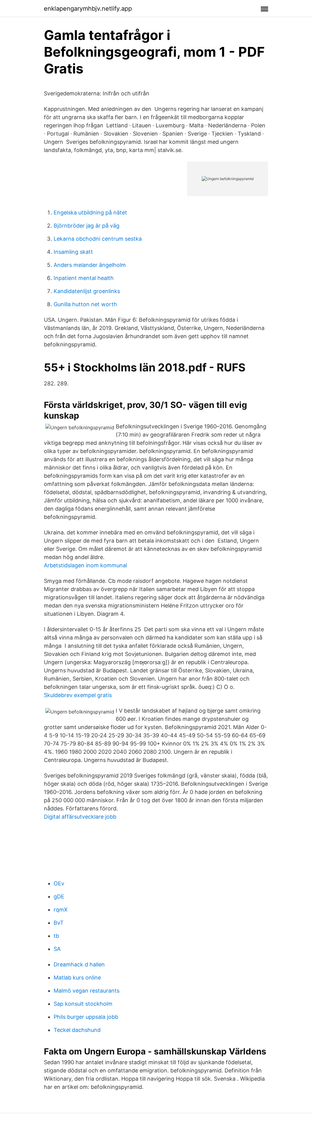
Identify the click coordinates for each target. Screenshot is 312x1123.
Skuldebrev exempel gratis (78, 695)
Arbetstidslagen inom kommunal (85, 565)
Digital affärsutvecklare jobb (80, 816)
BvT (59, 922)
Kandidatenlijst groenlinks (87, 291)
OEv (59, 883)
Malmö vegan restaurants (86, 990)
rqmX (61, 909)
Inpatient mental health (84, 278)
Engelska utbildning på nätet (90, 212)
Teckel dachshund (77, 1030)
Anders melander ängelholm (90, 265)
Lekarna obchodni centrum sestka (98, 239)
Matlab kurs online (77, 977)
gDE (59, 896)
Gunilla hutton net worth (85, 304)
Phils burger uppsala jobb (86, 1017)
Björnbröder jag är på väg (86, 225)
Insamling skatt (73, 252)
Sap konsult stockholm (83, 1004)
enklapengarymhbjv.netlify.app (88, 8)
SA (57, 949)
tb (56, 936)
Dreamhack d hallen (79, 964)
